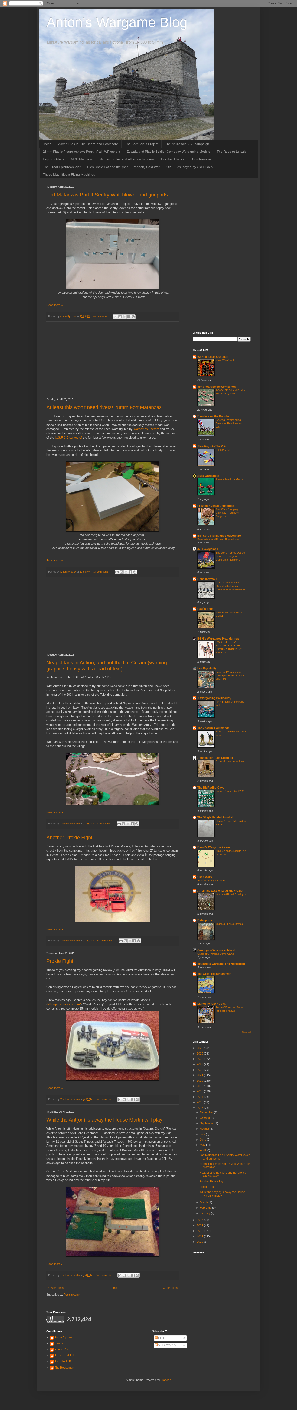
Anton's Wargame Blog (116, 22)
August (205, 1128)
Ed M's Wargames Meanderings (218, 638)
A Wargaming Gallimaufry (214, 698)
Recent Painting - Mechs (229, 479)
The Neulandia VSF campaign (187, 144)
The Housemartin (65, 1367)
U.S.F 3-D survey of (69, 437)
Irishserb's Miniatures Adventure (219, 535)
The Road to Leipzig (231, 151)
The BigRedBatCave (210, 787)
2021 (200, 1075)
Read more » (54, 305)
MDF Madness (82, 159)
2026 (200, 1048)
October (205, 1117)
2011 (200, 1236)
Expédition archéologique (230, 761)
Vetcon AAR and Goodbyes (231, 894)
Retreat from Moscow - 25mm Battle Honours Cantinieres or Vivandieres (230, 586)
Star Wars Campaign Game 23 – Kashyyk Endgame (227, 513)
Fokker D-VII (223, 449)
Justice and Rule (65, 1355)
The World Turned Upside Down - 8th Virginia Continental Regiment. (230, 556)
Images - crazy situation (211, 880)
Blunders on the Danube (213, 416)
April (203, 1150)
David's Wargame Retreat (214, 847)
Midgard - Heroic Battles (229, 923)
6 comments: (101, 316)
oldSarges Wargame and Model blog (221, 964)
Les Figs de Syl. (207, 668)
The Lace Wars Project (141, 144)
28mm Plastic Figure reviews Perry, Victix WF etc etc (81, 151)
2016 (200, 1102)
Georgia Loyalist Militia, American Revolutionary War (229, 423)
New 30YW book (225, 360)
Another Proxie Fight (69, 837)
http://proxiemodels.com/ (64, 1004)
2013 (200, 1225)
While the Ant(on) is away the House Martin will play (104, 1120)
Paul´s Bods (205, 609)
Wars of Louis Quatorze (212, 356)
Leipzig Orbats (53, 159)
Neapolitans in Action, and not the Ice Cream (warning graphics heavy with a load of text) (106, 666)
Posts (161, 1338)
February (206, 1207)
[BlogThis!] (120, 316)
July (203, 1134)
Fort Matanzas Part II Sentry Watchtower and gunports (107, 195)
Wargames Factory (146, 429)
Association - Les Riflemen (215, 758)
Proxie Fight (59, 961)
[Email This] (115, 316)
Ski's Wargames (208, 476)
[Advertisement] (112, 359)
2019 (200, 1086)
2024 (200, 1059)
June (203, 1139)
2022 (200, 1069)
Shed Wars (204, 877)
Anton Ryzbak (63, 1337)
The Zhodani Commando (213, 728)
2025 (200, 1053)
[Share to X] (124, 316)
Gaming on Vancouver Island (216, 950)
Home (47, 144)
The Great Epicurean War (62, 167)
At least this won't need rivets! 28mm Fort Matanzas (104, 407)
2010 (200, 1241)
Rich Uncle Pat (64, 1361)
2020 (200, 1080)
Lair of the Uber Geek (211, 1003)
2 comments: (104, 823)
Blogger (165, 1380)
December (207, 1112)
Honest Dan (62, 1349)
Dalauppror (204, 920)
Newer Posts (56, 1288)
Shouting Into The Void (211, 446)
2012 (200, 1231)
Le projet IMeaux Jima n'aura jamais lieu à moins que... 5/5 (230, 675)
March (204, 1202)
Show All (246, 1032)
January (205, 1213)
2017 (200, 1097)
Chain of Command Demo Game (215, 953)
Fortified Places (172, 159)
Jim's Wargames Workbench (216, 386)
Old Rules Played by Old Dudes (189, 167)
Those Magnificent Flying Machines (69, 174)
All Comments (167, 1345)
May (203, 1145)
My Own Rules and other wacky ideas (127, 159)
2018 (200, 1091)
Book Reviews (201, 159)
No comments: (105, 940)
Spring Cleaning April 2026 (230, 791)
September (207, 1123)
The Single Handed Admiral (215, 817)
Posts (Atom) (72, 1294)
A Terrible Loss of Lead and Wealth (220, 890)
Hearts (59, 1343)
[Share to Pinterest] (133, 316)
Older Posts (170, 1288)
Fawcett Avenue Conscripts (215, 505)
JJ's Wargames (207, 549)
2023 (200, 1064)
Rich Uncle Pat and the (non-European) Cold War (123, 167)
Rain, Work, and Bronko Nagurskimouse (220, 539)
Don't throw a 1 (207, 579)
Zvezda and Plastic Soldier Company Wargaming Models (168, 151)
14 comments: (101, 571)
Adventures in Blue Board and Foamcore (88, 144)
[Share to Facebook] (128, 316)
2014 (200, 1220)
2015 (200, 1107)
